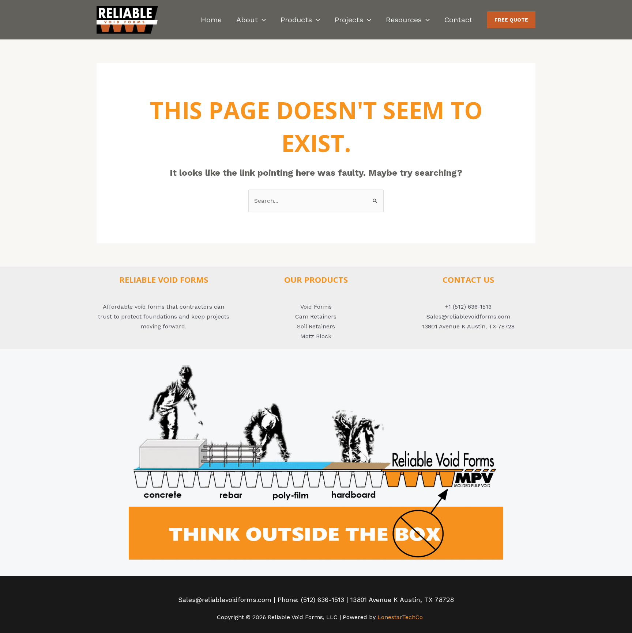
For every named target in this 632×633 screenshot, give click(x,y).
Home (211, 19)
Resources (404, 19)
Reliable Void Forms (163, 279)
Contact (458, 19)
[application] (262, 20)
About (247, 19)
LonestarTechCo (400, 617)
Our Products (316, 279)
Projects (349, 19)
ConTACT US (468, 279)
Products (296, 19)
